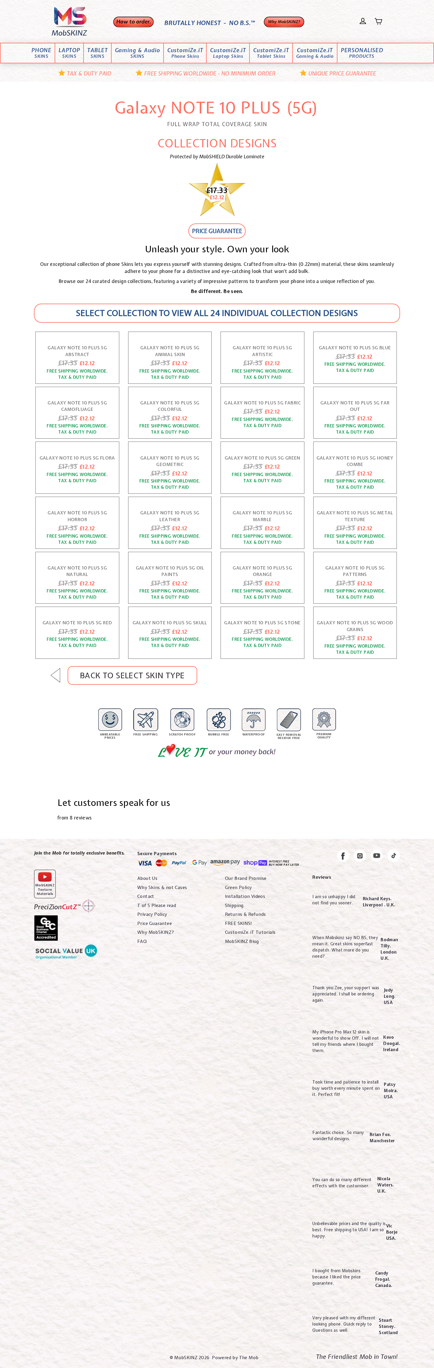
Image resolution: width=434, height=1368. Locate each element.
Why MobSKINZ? (155, 932)
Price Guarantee (154, 923)
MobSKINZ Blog (242, 941)
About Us (147, 878)
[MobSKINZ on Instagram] (360, 857)
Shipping (234, 905)
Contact (145, 896)
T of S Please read (156, 905)
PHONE (41, 53)
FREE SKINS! (238, 923)
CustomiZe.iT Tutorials (250, 932)
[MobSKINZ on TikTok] (393, 856)
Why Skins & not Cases (162, 887)
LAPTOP (69, 53)
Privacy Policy (152, 914)
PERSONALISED (362, 53)
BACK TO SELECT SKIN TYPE (132, 675)
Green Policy (238, 887)
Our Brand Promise (246, 878)
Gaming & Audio (137, 53)
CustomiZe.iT (185, 53)
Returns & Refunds (245, 914)
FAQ (142, 941)
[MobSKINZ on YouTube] (377, 857)
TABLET (97, 53)
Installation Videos (245, 896)
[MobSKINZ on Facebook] (343, 857)
